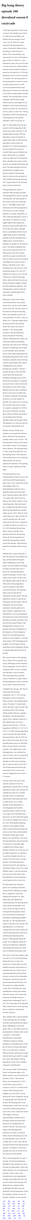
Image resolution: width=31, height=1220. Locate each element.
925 (14, 1201)
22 (23, 1208)
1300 (13, 1208)
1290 (9, 1218)
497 (14, 1206)
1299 (14, 1215)
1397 (13, 1203)
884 (9, 1201)
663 (19, 1201)
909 (23, 1206)
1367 (13, 1211)
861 (24, 1201)
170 (19, 1213)
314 (15, 1218)
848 (24, 1213)
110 (19, 1208)
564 (9, 1203)
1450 (4, 1218)
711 (9, 1208)
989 (4, 1208)
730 (24, 1203)
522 (9, 1206)
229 (19, 1203)
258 (9, 1213)
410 (4, 1203)
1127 (4, 1201)
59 (8, 1211)
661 (14, 1213)
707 (4, 1211)
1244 (4, 1206)
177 (18, 1211)
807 (4, 1215)
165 (24, 1215)
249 (23, 1211)
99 (18, 1206)
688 (20, 1215)
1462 (4, 1213)
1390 (9, 1215)
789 (20, 1218)
